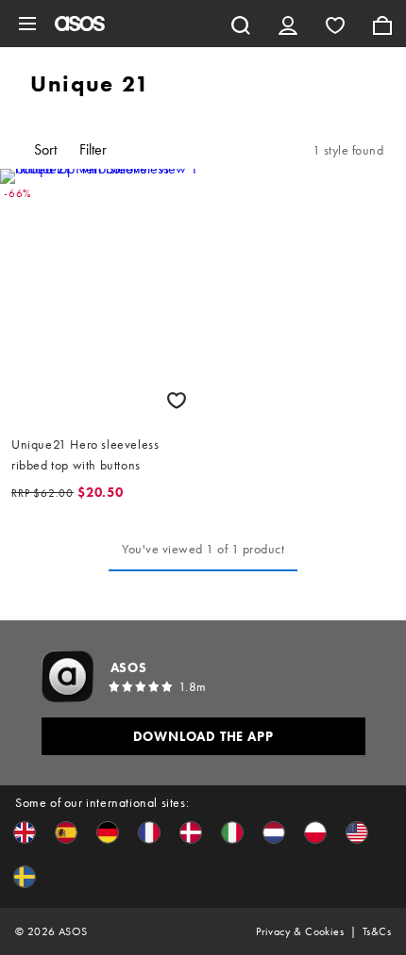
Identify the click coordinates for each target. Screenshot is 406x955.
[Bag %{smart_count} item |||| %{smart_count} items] (382, 23)
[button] (24, 832)
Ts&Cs (377, 931)
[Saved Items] (335, 23)
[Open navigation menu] (27, 23)
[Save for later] (176, 400)
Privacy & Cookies (300, 931)
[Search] (240, 23)
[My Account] (288, 23)
